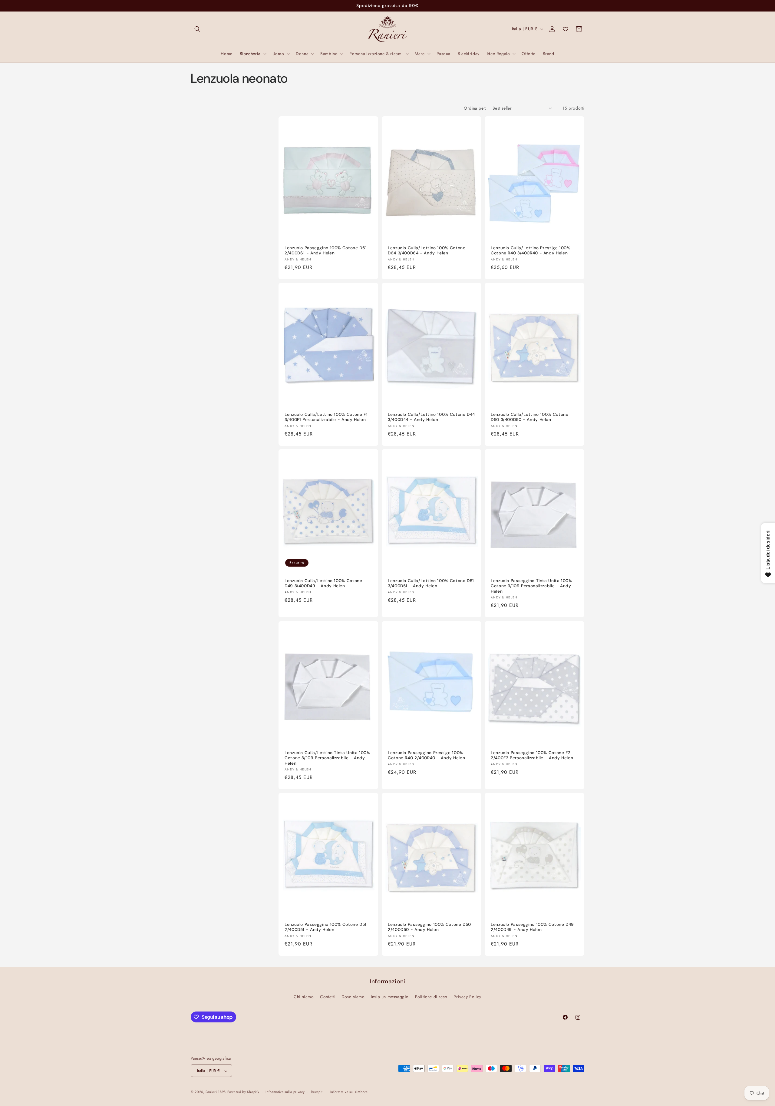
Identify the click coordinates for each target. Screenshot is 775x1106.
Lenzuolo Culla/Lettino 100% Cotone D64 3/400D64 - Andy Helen (426, 250)
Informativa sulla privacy (285, 1091)
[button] (197, 29)
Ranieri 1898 (216, 1092)
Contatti (327, 996)
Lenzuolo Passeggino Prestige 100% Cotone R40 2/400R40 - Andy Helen (426, 755)
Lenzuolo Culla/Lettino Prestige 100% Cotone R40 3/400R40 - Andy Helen (530, 250)
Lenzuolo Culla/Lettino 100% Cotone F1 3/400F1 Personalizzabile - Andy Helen (326, 417)
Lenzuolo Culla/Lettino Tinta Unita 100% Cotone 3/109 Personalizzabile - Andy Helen (327, 758)
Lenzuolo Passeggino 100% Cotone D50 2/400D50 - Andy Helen (429, 927)
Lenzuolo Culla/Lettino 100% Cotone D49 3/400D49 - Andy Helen (323, 583)
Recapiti (317, 1091)
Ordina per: (475, 108)
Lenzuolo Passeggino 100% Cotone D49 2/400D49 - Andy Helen (532, 927)
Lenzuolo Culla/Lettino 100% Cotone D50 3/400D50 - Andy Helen (529, 417)
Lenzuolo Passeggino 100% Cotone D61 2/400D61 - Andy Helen (326, 250)
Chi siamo (304, 996)
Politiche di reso (431, 996)
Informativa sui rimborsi (349, 1091)
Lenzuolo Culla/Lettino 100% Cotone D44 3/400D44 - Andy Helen (431, 417)
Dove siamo (353, 996)
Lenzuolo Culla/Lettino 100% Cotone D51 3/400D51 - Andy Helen (431, 583)
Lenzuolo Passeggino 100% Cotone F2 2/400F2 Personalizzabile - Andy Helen (532, 755)
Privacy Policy (467, 996)
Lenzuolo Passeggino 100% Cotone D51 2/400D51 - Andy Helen (326, 927)
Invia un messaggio (390, 996)
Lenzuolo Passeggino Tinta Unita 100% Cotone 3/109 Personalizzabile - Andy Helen (531, 586)
